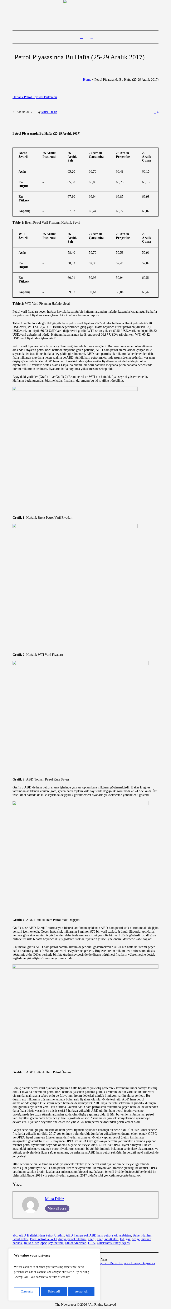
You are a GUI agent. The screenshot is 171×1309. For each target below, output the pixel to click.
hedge (136, 1239)
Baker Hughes (142, 1235)
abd (15, 1235)
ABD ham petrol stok (103, 1235)
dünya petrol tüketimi (72, 1239)
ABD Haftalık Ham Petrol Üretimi (41, 1235)
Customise (27, 1291)
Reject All (54, 1291)
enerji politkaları (107, 1239)
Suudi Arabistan (75, 1243)
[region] (54, 1274)
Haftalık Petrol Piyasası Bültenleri (35, 97)
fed (122, 1239)
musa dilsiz (31, 1243)
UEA (91, 1243)
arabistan (125, 1235)
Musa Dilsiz (54, 1199)
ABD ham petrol (77, 1235)
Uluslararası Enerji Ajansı (113, 1243)
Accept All (81, 1291)
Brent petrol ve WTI (43, 1239)
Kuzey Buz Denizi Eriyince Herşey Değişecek (124, 1263)
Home (87, 79)
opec (43, 1243)
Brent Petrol (20, 1239)
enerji (91, 1239)
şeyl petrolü (56, 1243)
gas (128, 1239)
